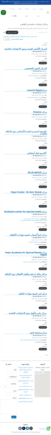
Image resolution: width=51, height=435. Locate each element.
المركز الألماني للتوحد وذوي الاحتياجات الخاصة (25, 48)
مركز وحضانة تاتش (38, 332)
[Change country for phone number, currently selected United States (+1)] (14, 386)
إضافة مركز (7, 39)
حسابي (38, 15)
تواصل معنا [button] (12, 8)
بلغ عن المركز (43, 63)
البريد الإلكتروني (12, 376)
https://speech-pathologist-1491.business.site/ (30, 339)
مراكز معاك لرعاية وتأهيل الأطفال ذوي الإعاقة (26, 274)
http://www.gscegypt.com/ (34, 75)
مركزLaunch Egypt (37, 90)
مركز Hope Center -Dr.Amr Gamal (29, 192)
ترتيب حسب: (45, 42)
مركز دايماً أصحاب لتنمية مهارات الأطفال (28, 234)
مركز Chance (40, 112)
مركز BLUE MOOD (37, 172)
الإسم (14, 369)
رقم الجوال (13, 383)
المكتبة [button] (20, 8)
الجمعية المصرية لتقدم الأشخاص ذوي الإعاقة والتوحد (26, 132)
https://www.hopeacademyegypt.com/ (31, 261)
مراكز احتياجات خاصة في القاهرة (38, 53)
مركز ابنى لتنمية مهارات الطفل (32, 293)
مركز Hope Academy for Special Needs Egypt (26, 253)
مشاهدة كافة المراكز (17, 39)
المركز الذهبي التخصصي (35, 68)
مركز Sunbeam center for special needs (25, 211)
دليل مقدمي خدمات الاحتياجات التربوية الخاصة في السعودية (20, 36)
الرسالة (14, 398)
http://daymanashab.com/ (34, 242)
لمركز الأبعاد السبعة (27, 432)
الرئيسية (41, 8)
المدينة (14, 390)
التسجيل (26, 15)
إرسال (13, 417)
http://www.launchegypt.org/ (33, 97)
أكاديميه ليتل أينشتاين (37, 153)
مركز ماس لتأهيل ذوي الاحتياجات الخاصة (28, 313)
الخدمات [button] (27, 8)
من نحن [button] (34, 8)
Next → (46, 355)
